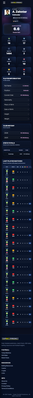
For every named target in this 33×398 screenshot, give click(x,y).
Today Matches (6, 353)
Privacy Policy (5, 386)
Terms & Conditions (7, 388)
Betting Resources (7, 365)
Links (3, 373)
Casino (3, 368)
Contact (4, 383)
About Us (4, 381)
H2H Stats (4, 355)
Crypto (3, 370)
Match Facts (5, 357)
